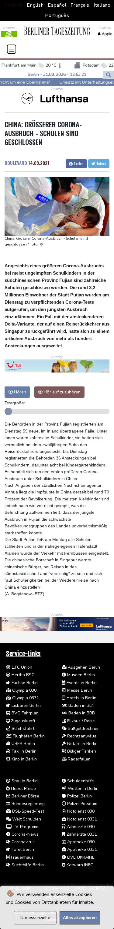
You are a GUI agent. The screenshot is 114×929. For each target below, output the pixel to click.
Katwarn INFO (79, 865)
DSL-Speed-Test (27, 811)
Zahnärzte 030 (80, 827)
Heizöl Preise (23, 788)
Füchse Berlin (24, 683)
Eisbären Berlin (25, 705)
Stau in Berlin (24, 781)
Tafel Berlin (22, 849)
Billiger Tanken (81, 751)
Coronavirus (22, 842)
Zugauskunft (22, 721)
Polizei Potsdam (81, 804)
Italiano (102, 5)
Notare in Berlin (82, 744)
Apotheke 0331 (81, 849)
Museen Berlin (80, 675)
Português (57, 15)
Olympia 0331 (25, 698)
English (35, 5)
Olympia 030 (23, 690)
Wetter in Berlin (82, 788)
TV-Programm (26, 827)
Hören (19, 392)
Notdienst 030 (80, 811)
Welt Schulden (26, 819)
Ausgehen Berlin (83, 667)
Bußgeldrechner (83, 728)
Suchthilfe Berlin (27, 865)
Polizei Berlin (79, 796)
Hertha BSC (22, 675)
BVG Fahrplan (24, 713)
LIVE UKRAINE (80, 857)
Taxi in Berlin (23, 751)
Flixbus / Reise (80, 721)
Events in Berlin (81, 683)
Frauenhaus (22, 857)
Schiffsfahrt (22, 728)
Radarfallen (79, 759)
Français (80, 5)
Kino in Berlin (23, 759)
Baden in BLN (81, 705)
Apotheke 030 (80, 842)
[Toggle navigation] (11, 49)
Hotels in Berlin (80, 698)
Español (57, 5)
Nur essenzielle (35, 918)
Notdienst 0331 (81, 819)
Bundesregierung (27, 804)
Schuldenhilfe (80, 781)
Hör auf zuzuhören (62, 392)
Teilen (78, 163)
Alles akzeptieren (80, 918)
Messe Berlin (79, 690)
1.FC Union (21, 667)
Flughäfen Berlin (28, 736)
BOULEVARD (16, 162)
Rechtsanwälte (81, 736)
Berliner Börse (24, 796)
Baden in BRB (81, 713)
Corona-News (24, 834)
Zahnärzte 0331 (81, 834)
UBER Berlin (22, 744)
